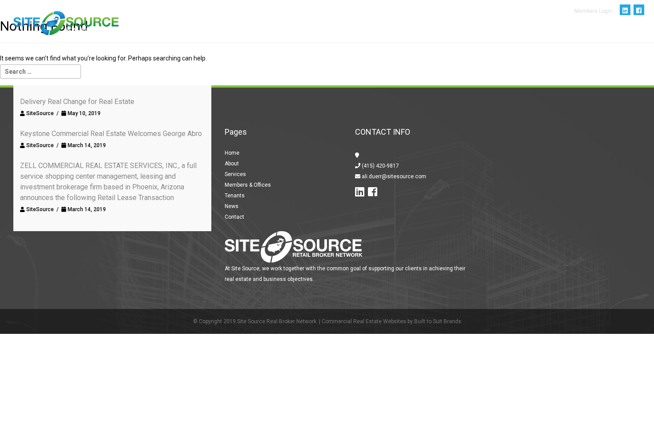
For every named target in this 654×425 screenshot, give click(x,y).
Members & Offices (400, 35)
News (590, 35)
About (302, 35)
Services (341, 35)
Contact (627, 35)
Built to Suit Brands (437, 321)
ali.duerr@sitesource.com (393, 176)
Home (270, 35)
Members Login (593, 11)
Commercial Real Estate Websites (364, 321)
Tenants (459, 35)
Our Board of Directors (528, 35)
